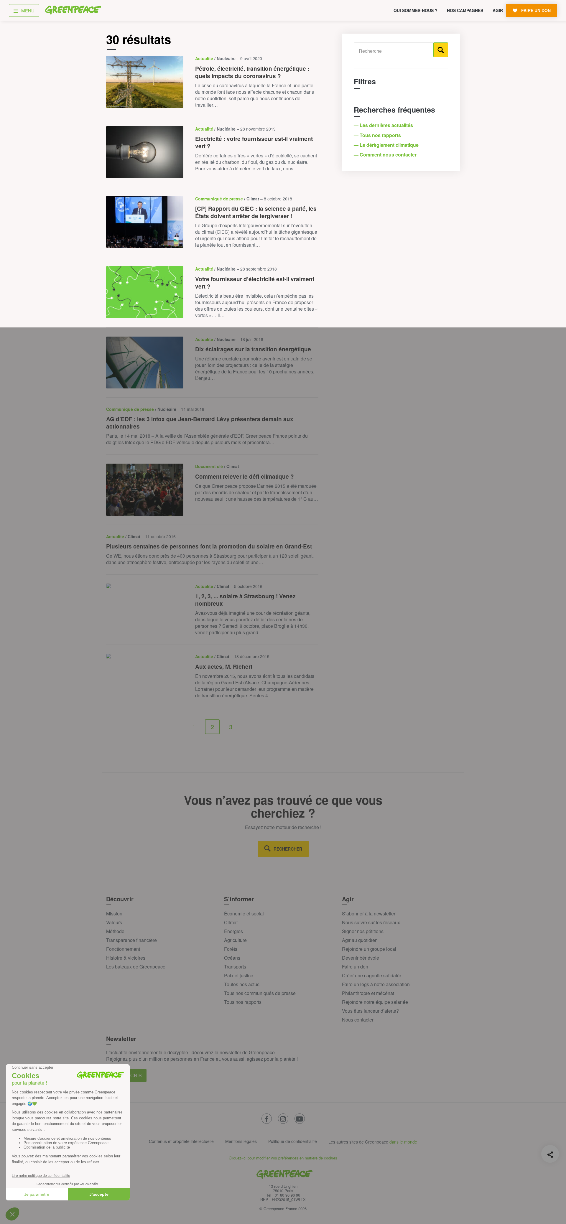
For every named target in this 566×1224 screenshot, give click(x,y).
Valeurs (114, 922)
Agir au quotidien (360, 940)
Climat (231, 922)
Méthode (115, 931)
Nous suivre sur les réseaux (371, 922)
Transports (235, 966)
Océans (232, 957)
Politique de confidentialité (292, 1141)
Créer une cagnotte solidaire (371, 975)
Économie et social (244, 913)
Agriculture (235, 940)
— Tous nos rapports (378, 135)
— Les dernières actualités (384, 125)
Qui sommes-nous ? (415, 10)
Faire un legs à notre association (376, 984)
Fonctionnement (123, 948)
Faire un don (355, 966)
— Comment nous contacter (386, 154)
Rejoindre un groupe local (369, 948)
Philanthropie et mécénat (368, 993)
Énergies (233, 931)
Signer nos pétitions (363, 931)
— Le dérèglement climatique (387, 144)
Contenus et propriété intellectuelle (181, 1141)
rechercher (288, 849)
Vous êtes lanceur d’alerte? (370, 1010)
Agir (498, 10)
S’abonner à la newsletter (368, 913)
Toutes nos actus (241, 984)
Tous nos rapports (242, 1002)
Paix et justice (238, 975)
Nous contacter (358, 1019)
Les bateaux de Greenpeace (135, 966)
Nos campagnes (465, 10)
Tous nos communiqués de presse (260, 993)
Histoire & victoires (125, 957)
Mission (114, 913)
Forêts (230, 948)
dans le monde (403, 1142)
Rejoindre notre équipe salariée (375, 1002)
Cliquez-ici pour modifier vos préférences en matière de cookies (283, 1158)
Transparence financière (131, 940)
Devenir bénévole (360, 957)
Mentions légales (241, 1141)
